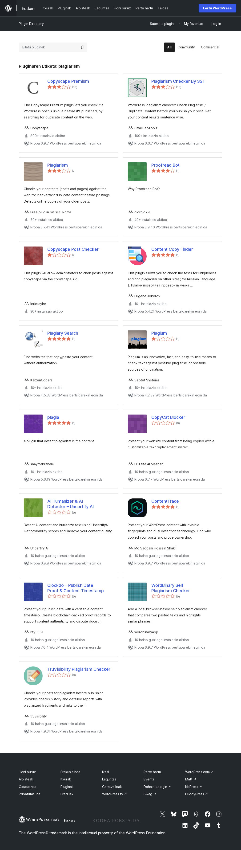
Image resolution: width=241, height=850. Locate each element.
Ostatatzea (27, 787)
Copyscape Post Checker (73, 249)
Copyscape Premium (68, 81)
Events (149, 779)
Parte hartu (152, 772)
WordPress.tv (114, 794)
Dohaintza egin (157, 787)
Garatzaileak (112, 787)
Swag (150, 794)
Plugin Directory (31, 24)
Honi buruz (27, 772)
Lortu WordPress (217, 8)
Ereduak (66, 794)
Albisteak (26, 779)
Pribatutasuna (29, 794)
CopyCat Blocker (168, 417)
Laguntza (109, 779)
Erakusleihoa (70, 772)
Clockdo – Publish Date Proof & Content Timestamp (75, 588)
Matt (190, 779)
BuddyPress (196, 794)
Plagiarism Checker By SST (178, 81)
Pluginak (67, 787)
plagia (53, 417)
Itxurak (65, 779)
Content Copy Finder (172, 249)
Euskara (69, 820)
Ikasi (105, 772)
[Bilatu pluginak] (82, 47)
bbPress (193, 787)
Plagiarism (57, 165)
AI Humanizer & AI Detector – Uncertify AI (70, 504)
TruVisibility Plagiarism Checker (78, 669)
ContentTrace (165, 501)
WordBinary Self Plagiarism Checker (170, 588)
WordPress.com (199, 772)
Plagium (159, 333)
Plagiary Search (62, 333)
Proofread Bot (165, 165)
